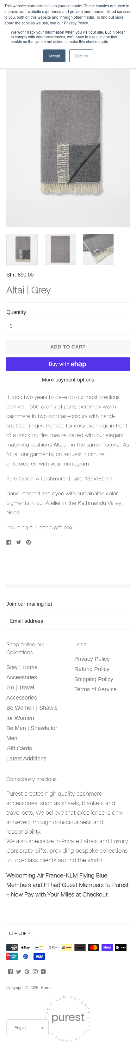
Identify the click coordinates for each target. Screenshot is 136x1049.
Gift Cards (19, 748)
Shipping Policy (93, 679)
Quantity (16, 312)
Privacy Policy (92, 659)
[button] (27, 1028)
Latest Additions (26, 758)
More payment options (68, 380)
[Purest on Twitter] (18, 971)
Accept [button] (54, 55)
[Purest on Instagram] (35, 971)
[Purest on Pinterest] (26, 971)
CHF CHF (18, 933)
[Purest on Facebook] (10, 971)
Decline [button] (81, 55)
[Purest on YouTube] (43, 971)
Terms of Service (95, 689)
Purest (47, 987)
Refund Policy (91, 669)
